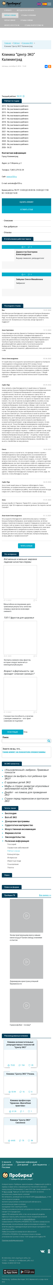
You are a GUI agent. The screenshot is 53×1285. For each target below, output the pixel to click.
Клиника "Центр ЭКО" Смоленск (20, 1121)
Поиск (6, 737)
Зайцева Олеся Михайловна (29, 279)
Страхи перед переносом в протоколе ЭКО (26, 799)
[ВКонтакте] (46, 66)
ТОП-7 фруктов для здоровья (19, 617)
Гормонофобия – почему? (20, 1025)
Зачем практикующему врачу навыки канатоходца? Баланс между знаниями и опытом (26, 937)
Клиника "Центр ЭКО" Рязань (20, 1074)
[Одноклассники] (49, 66)
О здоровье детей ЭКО (17, 782)
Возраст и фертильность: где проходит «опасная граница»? (19, 672)
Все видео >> (45, 895)
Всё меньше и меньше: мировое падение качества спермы (20, 560)
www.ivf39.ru (12, 177)
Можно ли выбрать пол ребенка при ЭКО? (25, 777)
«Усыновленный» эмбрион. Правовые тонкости (26, 771)
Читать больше (26, 546)
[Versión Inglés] (45, 4)
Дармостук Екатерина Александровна (26, 253)
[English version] (39, 4)
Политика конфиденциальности (12, 1240)
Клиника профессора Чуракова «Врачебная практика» (20, 1103)
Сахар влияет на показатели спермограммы (24, 752)
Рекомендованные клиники (16, 1036)
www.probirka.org (41, 1197)
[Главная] (12, 5)
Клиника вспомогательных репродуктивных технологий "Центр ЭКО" (20, 1045)
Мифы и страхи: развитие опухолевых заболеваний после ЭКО (26, 787)
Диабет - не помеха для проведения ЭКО (25, 793)
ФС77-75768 (8, 1192)
